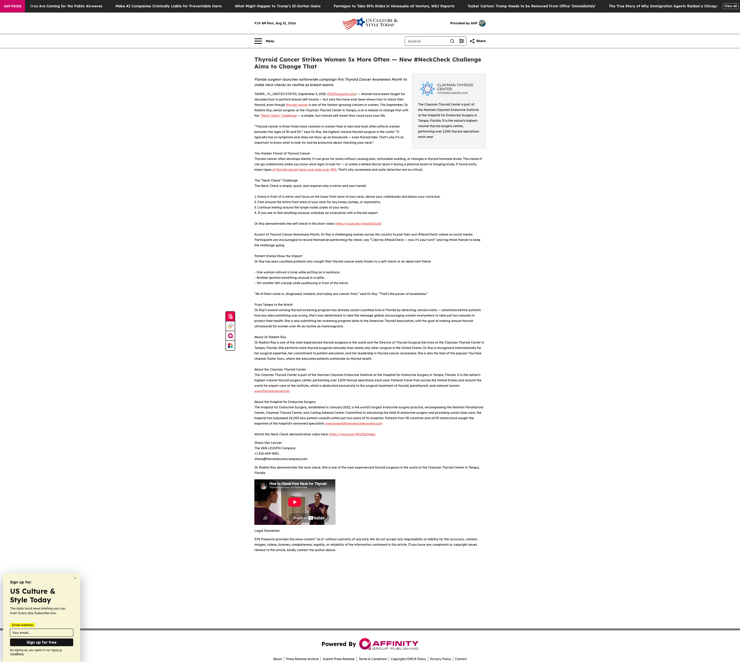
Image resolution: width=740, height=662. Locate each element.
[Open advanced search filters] (461, 41)
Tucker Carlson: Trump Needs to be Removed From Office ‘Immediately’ (532, 6)
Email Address (22, 625)
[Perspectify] (230, 326)
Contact (461, 659)
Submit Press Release (339, 659)
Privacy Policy (440, 659)
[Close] (75, 578)
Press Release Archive (302, 659)
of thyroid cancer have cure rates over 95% (304, 169)
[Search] (452, 41)
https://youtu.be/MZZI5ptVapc (352, 434)
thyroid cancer (297, 105)
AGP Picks (12, 6)
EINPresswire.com (341, 94)
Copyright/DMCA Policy (408, 659)
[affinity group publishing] (230, 336)
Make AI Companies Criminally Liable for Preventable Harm (168, 6)
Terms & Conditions (373, 659)
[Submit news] (230, 316)
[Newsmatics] (230, 345)
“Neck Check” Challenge (278, 115)
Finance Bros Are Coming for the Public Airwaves (58, 6)
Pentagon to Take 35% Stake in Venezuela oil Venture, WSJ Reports (394, 6)
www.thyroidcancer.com (272, 391)
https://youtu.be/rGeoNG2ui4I (358, 223)
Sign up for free (41, 642)
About (277, 659)
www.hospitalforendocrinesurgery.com (353, 423)
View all (731, 6)
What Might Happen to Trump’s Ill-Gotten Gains (277, 6)
